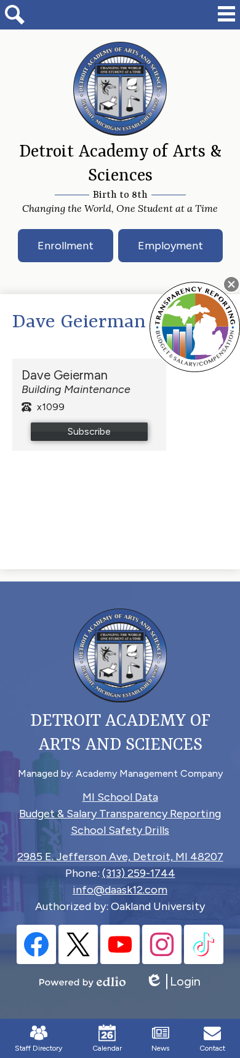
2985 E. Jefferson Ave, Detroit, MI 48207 (120, 856)
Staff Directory (38, 1048)
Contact (212, 1048)
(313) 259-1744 (138, 873)
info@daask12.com (120, 890)
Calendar (107, 1048)
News (160, 1048)
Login (173, 981)
